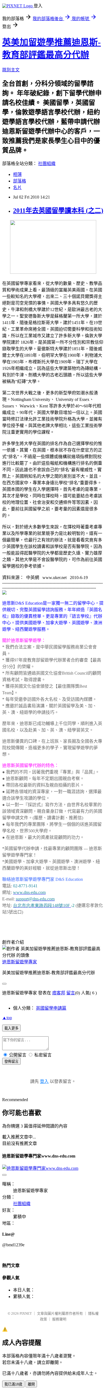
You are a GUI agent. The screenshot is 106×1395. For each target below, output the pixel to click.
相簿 (17, 174)
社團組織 (46, 163)
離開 (31, 1384)
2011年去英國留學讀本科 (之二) (58, 210)
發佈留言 (11, 1061)
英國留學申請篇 (51, 1008)
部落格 (19, 181)
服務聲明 (59, 1319)
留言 (70, 993)
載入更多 (11, 1028)
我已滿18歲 (13, 1384)
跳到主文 (11, 70)
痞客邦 (58, 993)
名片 (17, 187)
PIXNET (26, 1313)
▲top (7, 1017)
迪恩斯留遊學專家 (19, 962)
